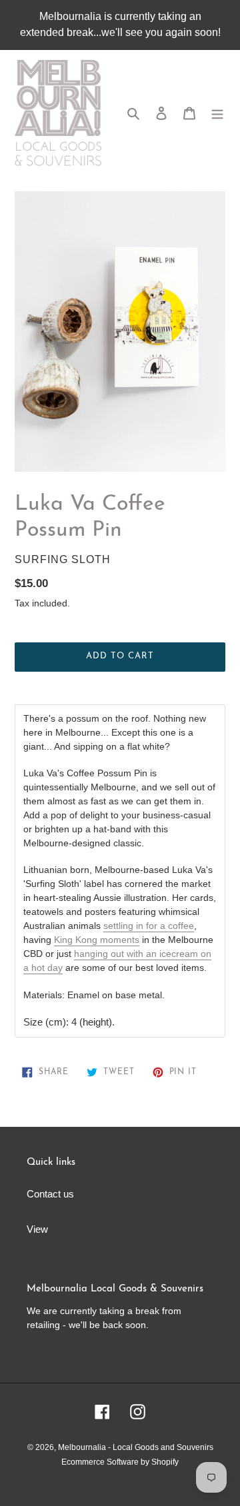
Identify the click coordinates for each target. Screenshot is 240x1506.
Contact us (50, 1193)
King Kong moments (96, 939)
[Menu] (217, 113)
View (37, 1229)
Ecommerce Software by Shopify (120, 1462)
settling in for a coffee (148, 925)
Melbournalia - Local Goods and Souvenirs (135, 1447)
